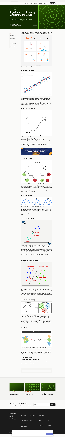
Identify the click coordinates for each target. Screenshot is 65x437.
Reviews (31, 3)
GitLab (40, 420)
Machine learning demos (42, 423)
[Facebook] (10, 416)
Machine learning (17, 7)
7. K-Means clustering (13, 43)
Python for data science (24, 418)
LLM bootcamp (23, 413)
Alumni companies (32, 415)
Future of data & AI (41, 415)
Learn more (36, 371)
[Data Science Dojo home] (14, 413)
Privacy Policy (47, 430)
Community (40, 3)
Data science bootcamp (24, 417)
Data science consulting (33, 417)
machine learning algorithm (40, 246)
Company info (50, 413)
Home (10, 7)
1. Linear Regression (13, 33)
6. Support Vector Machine (14, 41)
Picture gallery (50, 418)
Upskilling (26, 3)
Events (40, 422)
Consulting (35, 3)
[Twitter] (15, 416)
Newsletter (49, 425)
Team (48, 415)
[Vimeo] (15, 419)
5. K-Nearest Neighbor (13, 40)
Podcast (40, 427)
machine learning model (43, 138)
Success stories (41, 425)
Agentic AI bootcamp (23, 415)
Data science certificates (24, 426)
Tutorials (40, 417)
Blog (12, 7)
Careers (49, 420)
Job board (31, 420)
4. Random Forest (12, 38)
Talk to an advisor (52, 3)
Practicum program (23, 424)
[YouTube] (13, 419)
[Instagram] (10, 419)
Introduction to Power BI (24, 420)
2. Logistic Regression (13, 35)
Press (48, 417)
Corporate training (32, 413)
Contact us (49, 422)
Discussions (40, 418)
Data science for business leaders (24, 422)
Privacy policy (53, 432)
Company (45, 3)
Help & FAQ (49, 423)
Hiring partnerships (32, 418)
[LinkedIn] (13, 416)
